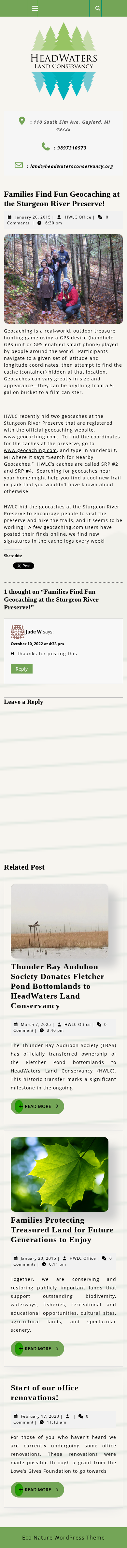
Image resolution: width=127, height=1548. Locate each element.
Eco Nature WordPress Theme (63, 1537)
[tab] (32, 8)
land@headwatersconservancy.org (71, 166)
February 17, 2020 (40, 1416)
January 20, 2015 (33, 217)
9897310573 (72, 148)
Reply (22, 669)
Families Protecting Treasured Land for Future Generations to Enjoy (62, 1229)
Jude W (34, 632)
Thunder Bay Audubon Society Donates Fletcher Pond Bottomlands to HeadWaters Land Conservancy (58, 986)
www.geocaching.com (30, 436)
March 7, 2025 (36, 1024)
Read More (44, 1106)
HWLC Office (78, 217)
